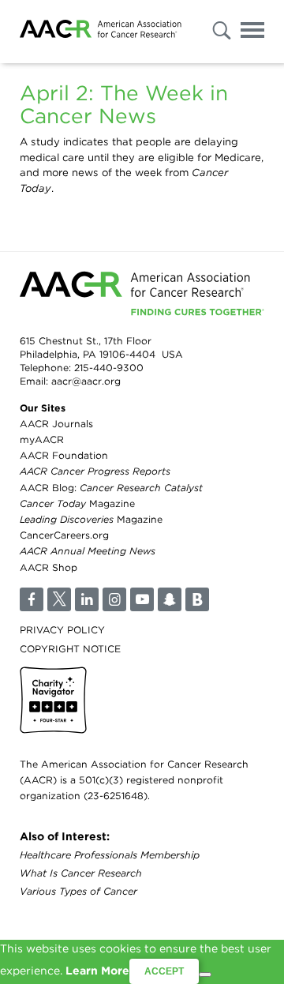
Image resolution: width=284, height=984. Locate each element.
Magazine (77, 503)
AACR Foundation (64, 455)
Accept (164, 971)
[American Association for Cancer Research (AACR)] (100, 31)
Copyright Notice (70, 649)
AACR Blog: (111, 488)
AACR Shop (48, 567)
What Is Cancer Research (81, 873)
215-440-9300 (109, 368)
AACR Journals (56, 424)
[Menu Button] (252, 32)
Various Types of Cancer (78, 891)
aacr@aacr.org (86, 381)
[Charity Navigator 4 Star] (53, 700)
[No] (205, 974)
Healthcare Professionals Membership (110, 855)
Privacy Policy (62, 630)
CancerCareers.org (64, 535)
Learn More (97, 970)
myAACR (42, 439)
